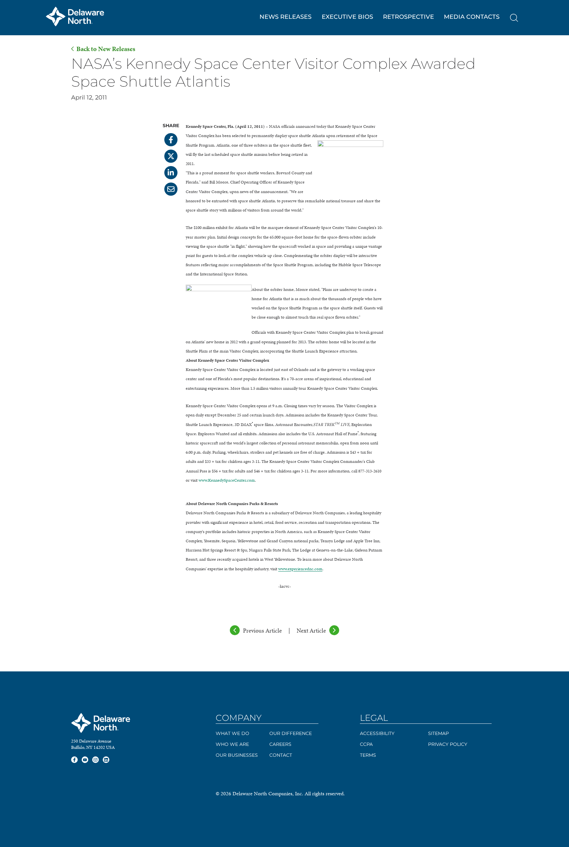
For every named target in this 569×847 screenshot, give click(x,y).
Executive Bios (347, 16)
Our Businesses (237, 755)
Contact (280, 755)
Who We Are (232, 744)
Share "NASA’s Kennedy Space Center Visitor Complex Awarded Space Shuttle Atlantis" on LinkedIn (170, 172)
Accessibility (377, 733)
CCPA (366, 744)
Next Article (311, 630)
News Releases (285, 16)
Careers (280, 744)
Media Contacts (472, 16)
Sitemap (438, 733)
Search (514, 18)
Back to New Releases (105, 49)
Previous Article (262, 630)
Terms (368, 755)
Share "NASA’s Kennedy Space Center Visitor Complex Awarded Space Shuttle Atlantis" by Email (170, 189)
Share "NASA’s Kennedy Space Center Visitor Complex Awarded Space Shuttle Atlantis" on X (170, 156)
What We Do (232, 733)
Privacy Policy (447, 744)
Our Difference (290, 733)
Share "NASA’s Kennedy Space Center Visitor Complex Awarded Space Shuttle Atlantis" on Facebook (170, 139)
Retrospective (408, 16)
